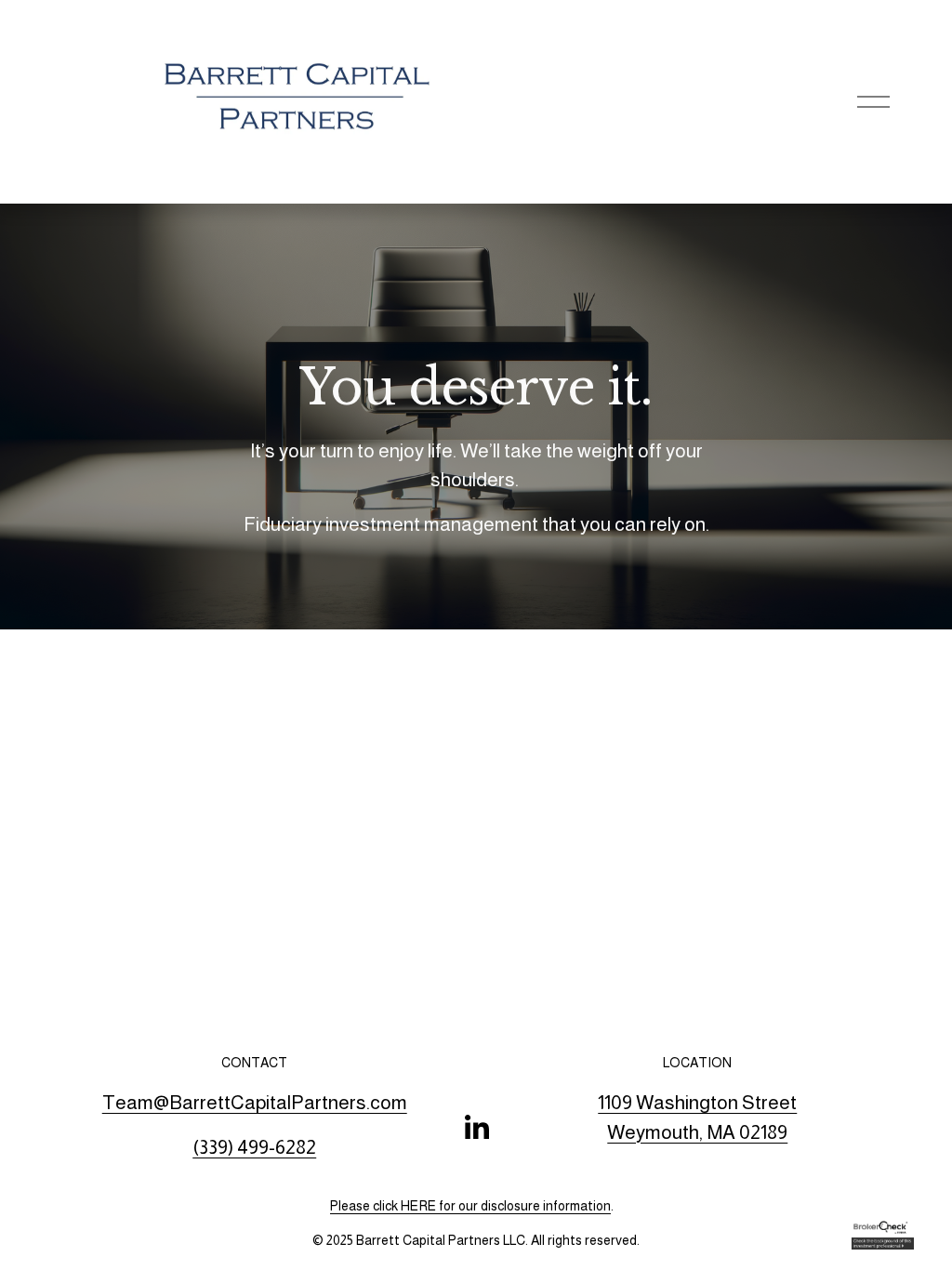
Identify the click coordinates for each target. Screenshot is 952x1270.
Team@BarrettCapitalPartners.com (254, 1102)
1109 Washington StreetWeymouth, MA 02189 (697, 1116)
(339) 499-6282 (254, 1147)
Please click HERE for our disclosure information (470, 1205)
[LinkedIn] (476, 1128)
